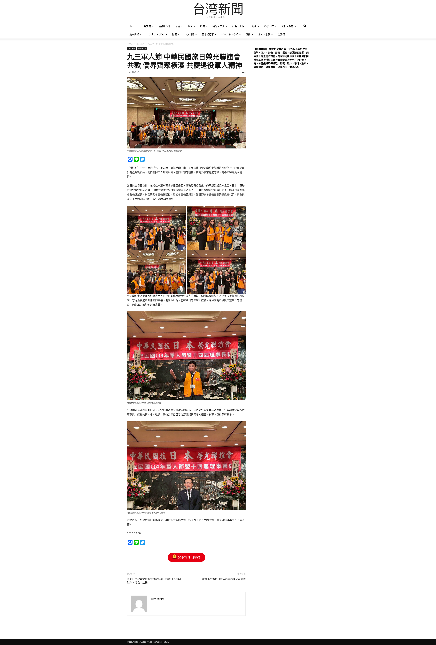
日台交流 (146, 26)
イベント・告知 (229, 34)
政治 (190, 26)
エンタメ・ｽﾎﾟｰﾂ (156, 34)
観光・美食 (218, 26)
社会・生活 (238, 26)
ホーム (133, 26)
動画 (174, 34)
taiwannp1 (157, 598)
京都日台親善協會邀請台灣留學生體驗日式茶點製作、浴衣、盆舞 (154, 581)
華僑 (177, 26)
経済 (202, 26)
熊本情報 (134, 34)
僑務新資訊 (164, 26)
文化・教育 (287, 26)
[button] (305, 26)
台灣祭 (281, 34)
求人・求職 (264, 34)
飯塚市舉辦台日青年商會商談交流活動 (224, 579)
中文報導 (189, 34)
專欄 (248, 34)
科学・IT (269, 26)
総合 (254, 26)
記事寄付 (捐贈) (189, 557)
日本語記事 (208, 34)
